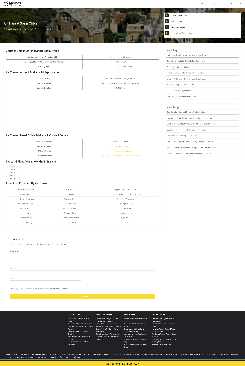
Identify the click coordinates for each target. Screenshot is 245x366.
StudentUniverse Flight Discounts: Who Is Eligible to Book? (191, 124)
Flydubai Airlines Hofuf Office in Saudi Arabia (185, 73)
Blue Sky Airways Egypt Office (179, 91)
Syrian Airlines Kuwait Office (106, 324)
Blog (232, 4)
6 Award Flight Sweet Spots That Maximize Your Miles (189, 154)
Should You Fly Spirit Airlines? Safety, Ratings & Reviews (190, 142)
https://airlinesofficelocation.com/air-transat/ (121, 156)
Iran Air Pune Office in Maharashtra (181, 96)
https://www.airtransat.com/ (121, 151)
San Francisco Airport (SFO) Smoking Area (184, 136)
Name (13, 268)
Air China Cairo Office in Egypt (162, 344)
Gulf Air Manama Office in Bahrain (108, 334)
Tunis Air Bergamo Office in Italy (180, 85)
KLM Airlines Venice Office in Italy (80, 324)
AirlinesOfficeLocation (13, 29)
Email (13, 278)
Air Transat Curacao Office (178, 67)
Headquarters (219, 4)
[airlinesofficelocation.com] (12, 3)
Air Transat (28, 29)
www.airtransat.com (177, 27)
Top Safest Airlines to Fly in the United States (186, 112)
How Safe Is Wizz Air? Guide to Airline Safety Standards (189, 118)
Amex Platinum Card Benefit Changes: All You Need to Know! (192, 147)
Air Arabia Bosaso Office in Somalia (108, 326)
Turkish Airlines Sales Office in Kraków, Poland (186, 61)
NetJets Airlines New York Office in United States (187, 55)
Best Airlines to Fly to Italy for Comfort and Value (187, 130)
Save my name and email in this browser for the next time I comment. (40, 288)
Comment (14, 251)
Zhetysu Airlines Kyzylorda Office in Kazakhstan (186, 79)
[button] (240, 4)
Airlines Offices (202, 4)
